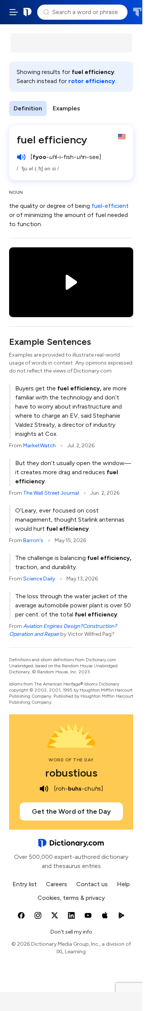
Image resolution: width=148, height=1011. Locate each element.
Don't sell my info (71, 932)
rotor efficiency (91, 81)
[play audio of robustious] (44, 788)
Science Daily (39, 578)
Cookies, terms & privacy (71, 897)
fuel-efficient (110, 205)
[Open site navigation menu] (13, 12)
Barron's (33, 540)
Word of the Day (71, 760)
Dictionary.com (28, 12)
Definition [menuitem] (28, 108)
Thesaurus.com (137, 12)
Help (123, 884)
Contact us (92, 884)
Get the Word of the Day (71, 811)
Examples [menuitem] (66, 108)
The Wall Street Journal (51, 493)
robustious (71, 772)
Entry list (25, 884)
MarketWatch (39, 445)
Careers (56, 884)
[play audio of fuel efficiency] (21, 157)
